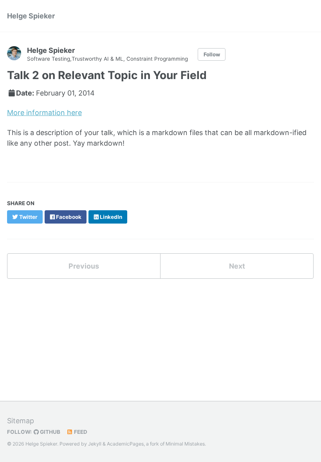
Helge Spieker (31, 16)
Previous (84, 266)
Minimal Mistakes (185, 444)
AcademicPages (125, 444)
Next (237, 266)
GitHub (49, 432)
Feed (80, 432)
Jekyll (94, 444)
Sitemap (20, 421)
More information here (44, 112)
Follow (212, 54)
